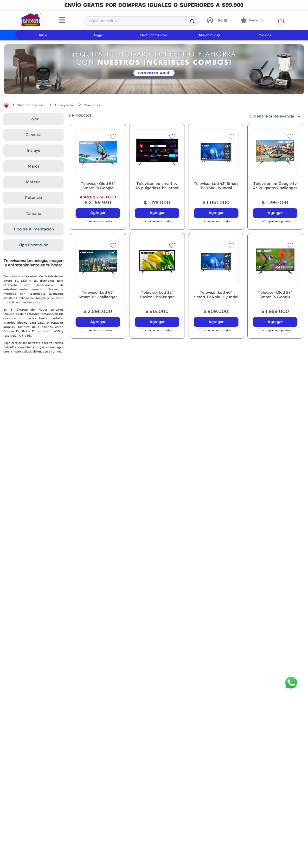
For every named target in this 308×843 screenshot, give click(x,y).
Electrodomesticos (31, 105)
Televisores (92, 105)
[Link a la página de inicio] (6, 105)
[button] (69, 20)
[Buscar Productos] (193, 21)
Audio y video (64, 105)
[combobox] (142, 21)
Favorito (256, 20)
